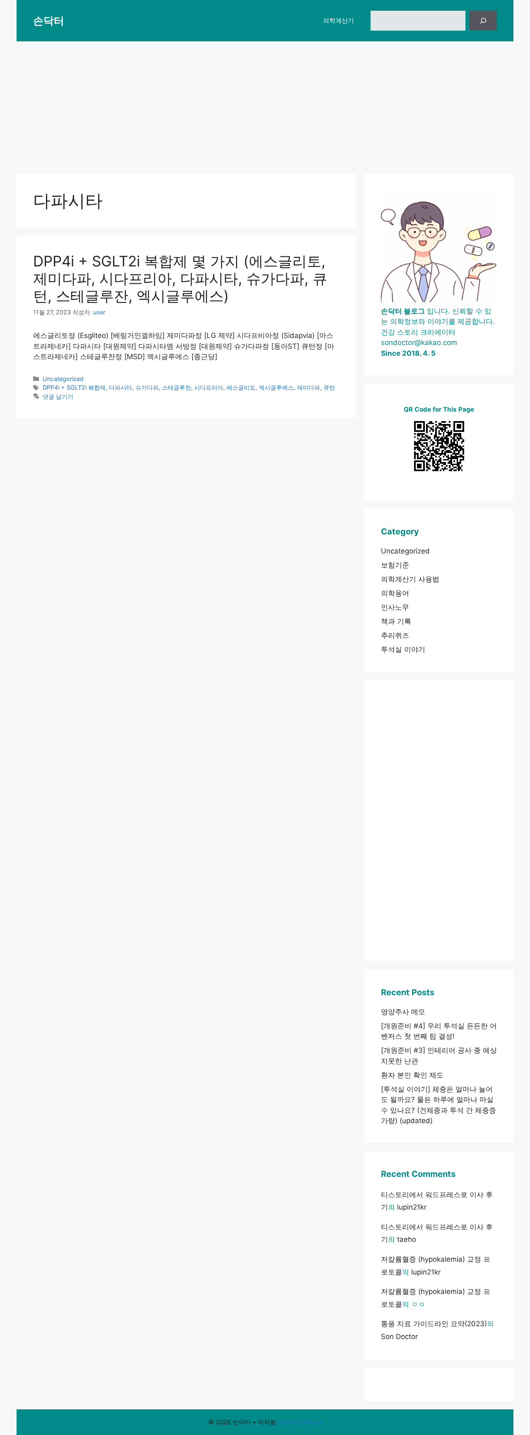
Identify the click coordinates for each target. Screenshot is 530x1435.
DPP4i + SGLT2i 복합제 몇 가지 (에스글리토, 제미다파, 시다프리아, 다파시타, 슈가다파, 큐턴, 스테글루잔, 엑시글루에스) (180, 278)
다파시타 (120, 387)
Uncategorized (63, 378)
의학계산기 (338, 20)
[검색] (483, 21)
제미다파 (308, 387)
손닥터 (48, 20)
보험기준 (395, 565)
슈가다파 (147, 387)
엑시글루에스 (276, 387)
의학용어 (395, 593)
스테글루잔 (176, 387)
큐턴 (329, 387)
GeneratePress (300, 1422)
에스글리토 (240, 387)
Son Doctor (399, 1336)
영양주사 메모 (403, 1012)
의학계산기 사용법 (410, 579)
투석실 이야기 (403, 649)
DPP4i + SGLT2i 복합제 (74, 387)
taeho (406, 1239)
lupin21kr (411, 1207)
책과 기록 (396, 621)
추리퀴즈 (395, 635)
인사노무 (395, 607)
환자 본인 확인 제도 (412, 1075)
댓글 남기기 (58, 396)
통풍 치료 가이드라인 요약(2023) (434, 1324)
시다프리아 (208, 387)
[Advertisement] (265, 103)
